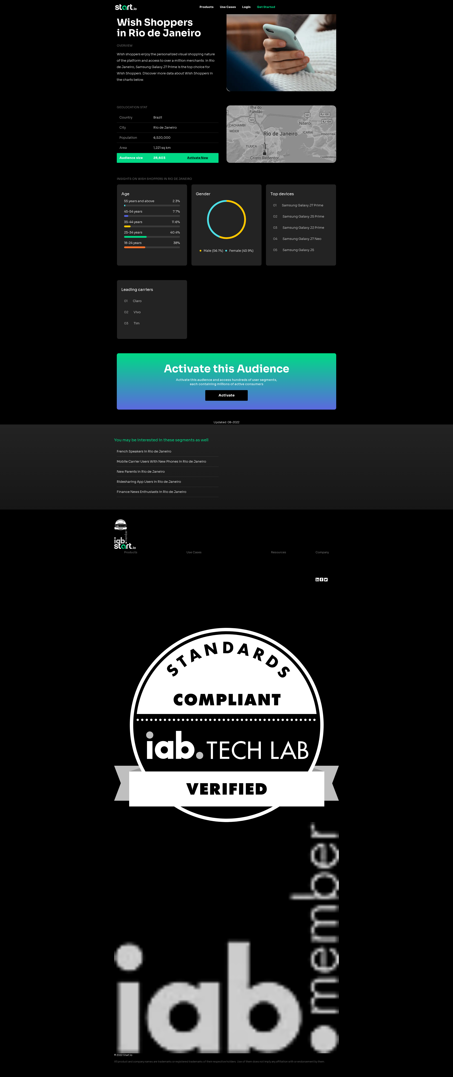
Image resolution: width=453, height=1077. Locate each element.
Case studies (277, 559)
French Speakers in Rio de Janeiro (144, 451)
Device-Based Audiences (142, 566)
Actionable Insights (138, 602)
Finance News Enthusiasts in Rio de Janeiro (151, 492)
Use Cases (228, 7)
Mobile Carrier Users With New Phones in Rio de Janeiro (161, 461)
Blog (271, 566)
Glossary (274, 573)
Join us (321, 566)
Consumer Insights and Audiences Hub (214, 559)
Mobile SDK (132, 595)
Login (246, 7)
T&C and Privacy (279, 581)
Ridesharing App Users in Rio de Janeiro (149, 482)
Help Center (276, 595)
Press (319, 573)
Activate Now (197, 158)
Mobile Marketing (199, 573)
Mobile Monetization (201, 581)
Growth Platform (136, 588)
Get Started (266, 7)
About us (322, 559)
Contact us (276, 588)
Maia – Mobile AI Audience (143, 559)
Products (207, 7)
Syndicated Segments (140, 581)
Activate (227, 395)
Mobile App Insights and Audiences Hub (215, 566)
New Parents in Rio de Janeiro (141, 472)
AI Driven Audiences (138, 573)
